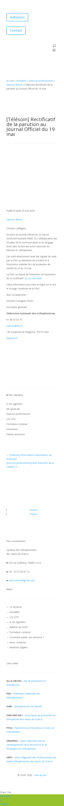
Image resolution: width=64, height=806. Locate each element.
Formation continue (16, 424)
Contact (16, 30)
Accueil (10, 80)
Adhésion (17, 17)
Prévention (12, 429)
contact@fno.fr (14, 325)
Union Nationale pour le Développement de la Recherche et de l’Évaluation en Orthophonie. (26, 744)
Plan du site (40, 775)
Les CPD (11, 419)
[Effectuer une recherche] (54, 45)
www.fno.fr (12, 338)
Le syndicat (15, 606)
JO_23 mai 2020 (33, 278)
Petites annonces (15, 434)
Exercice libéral (14, 84)
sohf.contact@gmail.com (21, 580)
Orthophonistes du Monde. (28, 706)
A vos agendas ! (14, 403)
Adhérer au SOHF (19, 627)
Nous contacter (18, 642)
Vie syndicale (13, 408)
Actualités (21, 80)
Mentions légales (19, 647)
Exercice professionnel (41, 80)
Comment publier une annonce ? (27, 637)
